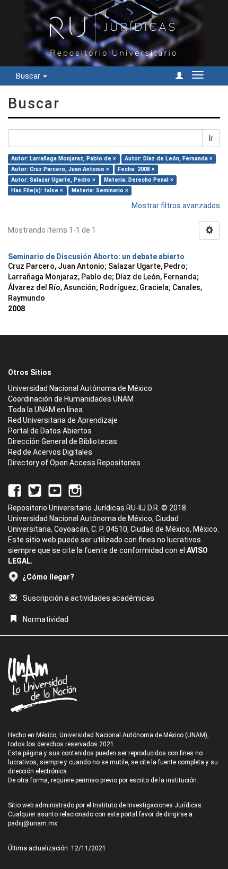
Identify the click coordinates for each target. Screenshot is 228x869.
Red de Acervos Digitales (50, 452)
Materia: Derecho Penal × (138, 179)
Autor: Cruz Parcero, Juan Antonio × (60, 169)
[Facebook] (14, 489)
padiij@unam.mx (32, 823)
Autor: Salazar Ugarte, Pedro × (53, 179)
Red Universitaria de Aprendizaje (63, 420)
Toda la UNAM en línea (45, 409)
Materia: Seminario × (100, 190)
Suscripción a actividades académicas (88, 598)
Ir (211, 138)
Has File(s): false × (37, 190)
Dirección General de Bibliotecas (62, 441)
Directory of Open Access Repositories (74, 462)
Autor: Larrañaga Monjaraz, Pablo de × (63, 158)
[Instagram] (75, 489)
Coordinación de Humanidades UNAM (71, 399)
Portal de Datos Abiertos (50, 431)
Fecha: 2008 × (136, 169)
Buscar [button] (29, 76)
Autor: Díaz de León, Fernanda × (169, 158)
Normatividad (45, 619)
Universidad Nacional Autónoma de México (80, 388)
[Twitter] (34, 489)
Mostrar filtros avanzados (175, 205)
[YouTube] (55, 489)
